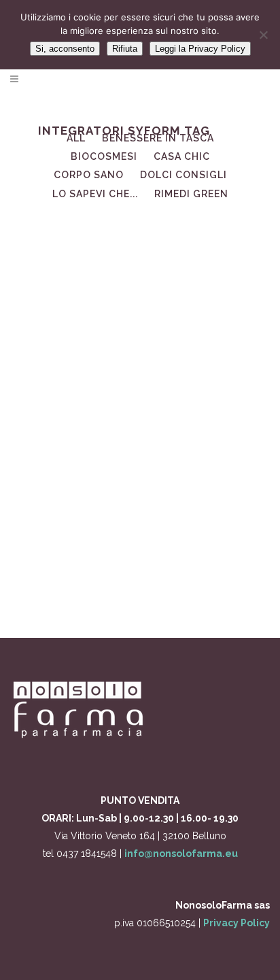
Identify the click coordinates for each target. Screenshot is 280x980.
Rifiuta (124, 49)
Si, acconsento (64, 49)
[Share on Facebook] (136, 584)
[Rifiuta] (263, 34)
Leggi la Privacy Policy (200, 49)
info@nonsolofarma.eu (181, 853)
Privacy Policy (236, 922)
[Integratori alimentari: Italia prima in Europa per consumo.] (140, 291)
